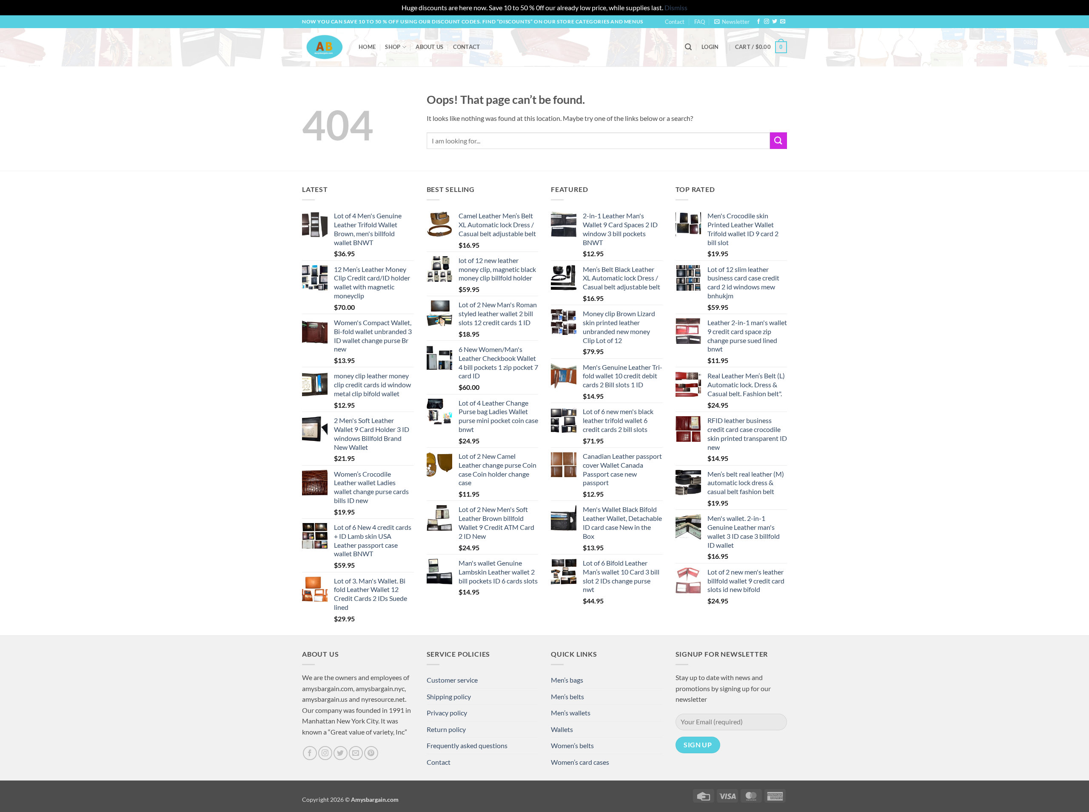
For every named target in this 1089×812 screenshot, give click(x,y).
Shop (392, 46)
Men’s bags (567, 680)
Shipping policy (449, 696)
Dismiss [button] (675, 7)
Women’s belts (572, 745)
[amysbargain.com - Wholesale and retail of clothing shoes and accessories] (324, 46)
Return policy (446, 729)
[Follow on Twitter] (774, 22)
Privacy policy (447, 713)
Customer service (452, 680)
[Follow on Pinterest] (371, 753)
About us (429, 46)
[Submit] (778, 140)
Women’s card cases (580, 762)
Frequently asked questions (467, 745)
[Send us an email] (782, 22)
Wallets (562, 729)
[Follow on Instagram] (766, 22)
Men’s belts (567, 696)
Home (367, 46)
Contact (674, 21)
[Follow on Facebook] (758, 22)
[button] (732, 21)
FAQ (699, 21)
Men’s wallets (570, 713)
